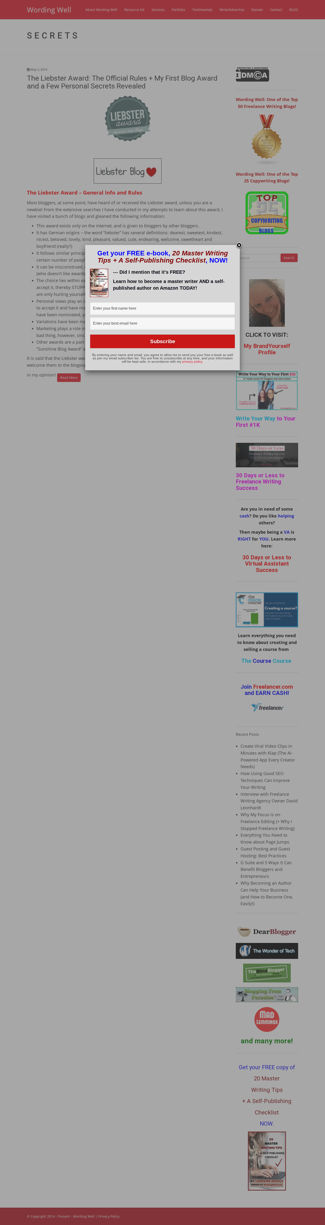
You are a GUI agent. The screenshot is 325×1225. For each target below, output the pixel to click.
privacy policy (192, 361)
